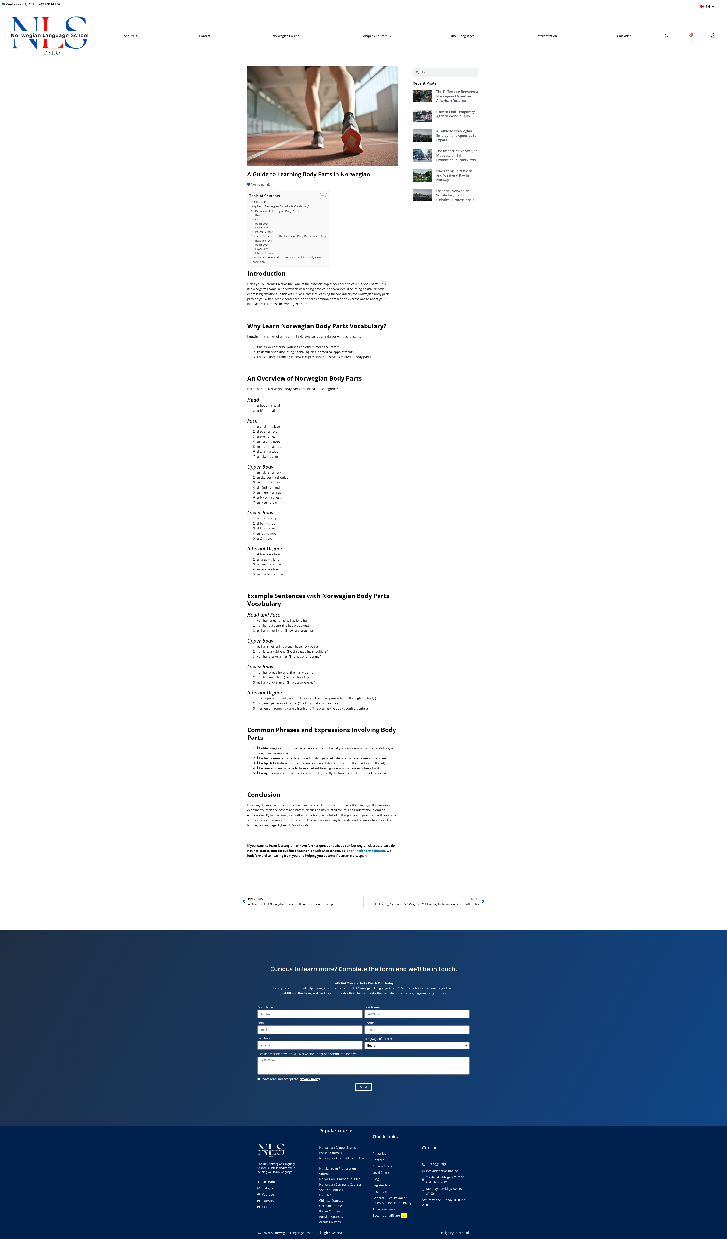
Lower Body (261, 227)
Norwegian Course (286, 36)
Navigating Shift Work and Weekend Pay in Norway (454, 175)
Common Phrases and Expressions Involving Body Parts (286, 257)
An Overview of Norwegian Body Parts (275, 211)
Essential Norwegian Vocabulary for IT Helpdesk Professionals (455, 195)
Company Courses (374, 36)
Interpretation (547, 36)
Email (261, 1023)
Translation (623, 36)
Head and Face (263, 240)
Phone (369, 1023)
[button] (667, 36)
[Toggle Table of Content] (321, 196)
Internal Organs (264, 231)
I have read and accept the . (291, 1079)
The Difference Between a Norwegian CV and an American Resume (457, 96)
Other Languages (462, 36)
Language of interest (379, 1039)
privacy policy (309, 1079)
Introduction (259, 202)
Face (257, 219)
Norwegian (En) (262, 184)
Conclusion (258, 262)
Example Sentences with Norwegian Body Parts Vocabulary (288, 236)
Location (263, 1038)
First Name (265, 1007)
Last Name (372, 1007)
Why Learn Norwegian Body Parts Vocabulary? (280, 206)
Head (258, 215)
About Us (130, 36)
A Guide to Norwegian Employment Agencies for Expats (457, 135)
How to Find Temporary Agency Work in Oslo (455, 113)
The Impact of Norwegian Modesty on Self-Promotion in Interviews (456, 155)
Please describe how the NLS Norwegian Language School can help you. (308, 1054)
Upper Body (262, 223)
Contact (204, 36)
